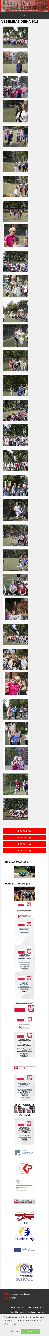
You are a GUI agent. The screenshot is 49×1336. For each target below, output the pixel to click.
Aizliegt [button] (14, 1331)
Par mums (15, 1307)
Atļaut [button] (30, 1331)
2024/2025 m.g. (24, 837)
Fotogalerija (38, 1307)
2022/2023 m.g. (24, 850)
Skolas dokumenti (36, 1312)
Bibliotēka (14, 1312)
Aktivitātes (26, 1307)
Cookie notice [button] (11, 1324)
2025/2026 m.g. (24, 831)
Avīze (23, 1312)
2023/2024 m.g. (24, 844)
